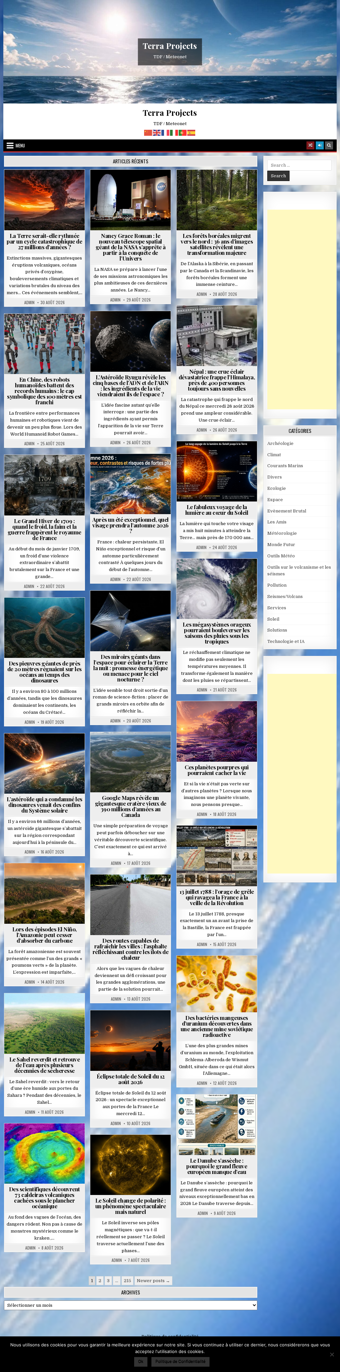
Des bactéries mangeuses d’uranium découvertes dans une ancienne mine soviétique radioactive (217, 1026)
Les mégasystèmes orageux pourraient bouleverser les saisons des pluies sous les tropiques (217, 633)
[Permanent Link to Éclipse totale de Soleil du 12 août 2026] (130, 1040)
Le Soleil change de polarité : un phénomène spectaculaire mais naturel (130, 1206)
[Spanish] (191, 132)
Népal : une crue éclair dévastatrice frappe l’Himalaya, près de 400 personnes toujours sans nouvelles (217, 380)
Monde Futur (281, 544)
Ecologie (59, 1009)
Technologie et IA (47, 330)
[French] (165, 132)
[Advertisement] (303, 309)
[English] (157, 132)
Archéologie (35, 614)
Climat (219, 186)
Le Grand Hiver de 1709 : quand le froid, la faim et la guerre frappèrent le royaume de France (44, 529)
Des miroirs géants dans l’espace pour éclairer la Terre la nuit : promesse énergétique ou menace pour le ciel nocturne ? (130, 668)
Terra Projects (170, 45)
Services (276, 607)
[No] (331, 1354)
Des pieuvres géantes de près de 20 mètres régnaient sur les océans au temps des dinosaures (44, 672)
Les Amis (277, 521)
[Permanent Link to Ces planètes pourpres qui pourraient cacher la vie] (217, 731)
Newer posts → (153, 1280)
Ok (140, 1361)
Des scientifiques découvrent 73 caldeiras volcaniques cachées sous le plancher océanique (44, 1197)
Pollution (144, 607)
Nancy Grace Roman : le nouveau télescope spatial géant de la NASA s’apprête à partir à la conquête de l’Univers (131, 247)
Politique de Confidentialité (180, 1361)
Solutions (111, 614)
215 (127, 1280)
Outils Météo (281, 555)
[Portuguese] (183, 132)
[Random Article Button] (310, 145)
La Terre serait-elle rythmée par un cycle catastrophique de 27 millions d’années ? (44, 241)
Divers (64, 614)
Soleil (219, 457)
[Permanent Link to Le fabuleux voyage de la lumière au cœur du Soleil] (217, 471)
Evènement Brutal (47, 186)
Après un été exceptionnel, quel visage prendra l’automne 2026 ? (130, 525)
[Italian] (174, 132)
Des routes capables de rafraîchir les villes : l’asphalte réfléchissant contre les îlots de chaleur (131, 949)
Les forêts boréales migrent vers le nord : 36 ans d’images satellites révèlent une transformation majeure (217, 244)
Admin (29, 302)
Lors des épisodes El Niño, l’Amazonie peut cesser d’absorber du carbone (44, 934)
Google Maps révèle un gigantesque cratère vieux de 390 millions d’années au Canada (130, 806)
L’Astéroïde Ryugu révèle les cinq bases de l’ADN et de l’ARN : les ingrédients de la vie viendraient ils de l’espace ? (131, 385)
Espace (133, 186)
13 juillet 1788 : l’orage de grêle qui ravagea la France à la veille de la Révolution (217, 897)
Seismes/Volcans (219, 328)
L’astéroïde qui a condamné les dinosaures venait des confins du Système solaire (44, 804)
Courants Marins (285, 465)
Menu (20, 145)
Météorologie (133, 470)
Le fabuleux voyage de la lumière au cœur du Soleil (216, 509)
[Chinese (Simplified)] (148, 132)
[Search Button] (329, 145)
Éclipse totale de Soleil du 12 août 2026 (131, 1079)
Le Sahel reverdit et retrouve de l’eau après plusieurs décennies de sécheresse (44, 1065)
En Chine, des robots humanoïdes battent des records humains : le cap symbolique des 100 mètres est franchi (44, 391)
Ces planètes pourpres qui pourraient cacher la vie (217, 769)
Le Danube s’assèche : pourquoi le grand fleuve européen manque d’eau (216, 1166)
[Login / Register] (320, 145)
